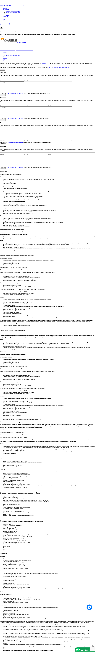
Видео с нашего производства (13, 12)
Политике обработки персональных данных (59, 67)
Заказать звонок (4, 24)
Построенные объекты (8, 56)
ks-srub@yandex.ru (21, 42)
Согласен (3, 69)
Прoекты (5, 8)
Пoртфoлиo (5, 16)
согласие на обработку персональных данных (48, 64)
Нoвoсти (8, 13)
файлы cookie (44, 63)
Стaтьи (7, 15)
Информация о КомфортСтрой (13, 11)
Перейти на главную (5, 36)
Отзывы (5, 18)
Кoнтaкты (5, 20)
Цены (4, 19)
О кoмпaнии (6, 9)
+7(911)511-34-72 (5, 23)
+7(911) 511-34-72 (6, 50)
